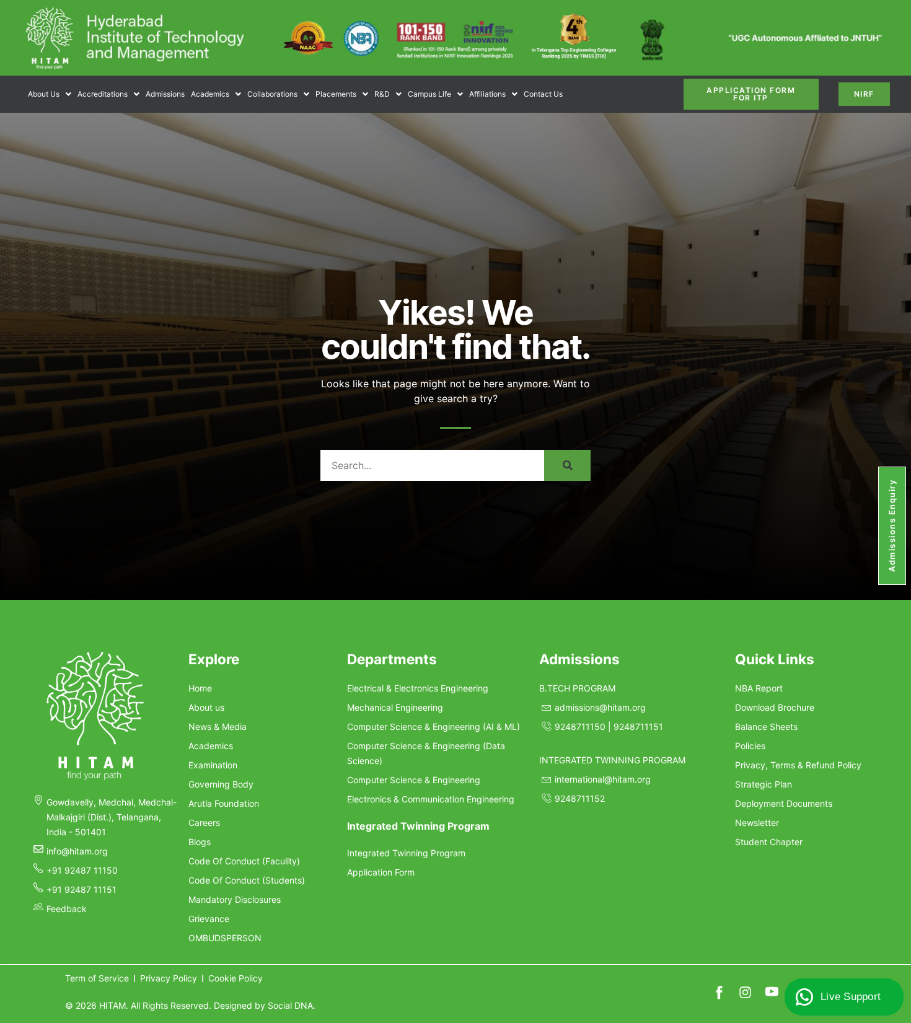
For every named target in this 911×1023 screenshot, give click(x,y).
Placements (335, 94)
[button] (49, 94)
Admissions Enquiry (892, 526)
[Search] (567, 465)
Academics (210, 94)
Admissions (165, 94)
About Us (43, 94)
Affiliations (487, 94)
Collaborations (272, 94)
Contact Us (543, 94)
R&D (382, 94)
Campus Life (429, 94)
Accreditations (102, 94)
